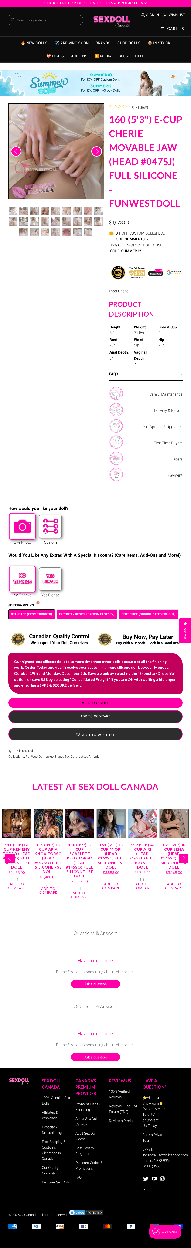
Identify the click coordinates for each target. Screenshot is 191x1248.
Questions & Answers (96, 933)
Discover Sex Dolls (56, 1182)
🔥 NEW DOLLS (34, 43)
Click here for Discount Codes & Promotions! (95, 3)
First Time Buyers (168, 443)
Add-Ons (79, 56)
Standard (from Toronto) (31, 614)
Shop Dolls (128, 43)
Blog (123, 56)
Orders (177, 459)
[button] (95, 734)
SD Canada (29, 1215)
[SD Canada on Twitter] (146, 1179)
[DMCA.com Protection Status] (85, 1215)
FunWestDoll (35, 757)
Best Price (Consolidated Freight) (149, 614)
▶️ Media (103, 56)
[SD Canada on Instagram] (162, 1179)
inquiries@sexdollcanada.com (165, 1155)
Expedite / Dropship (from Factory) (87, 614)
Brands (103, 43)
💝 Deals (55, 56)
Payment (175, 475)
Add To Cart (95, 702)
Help (139, 56)
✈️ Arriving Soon (72, 43)
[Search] (13, 20)
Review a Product (122, 1121)
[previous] (16, 151)
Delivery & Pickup (168, 410)
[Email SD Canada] (146, 1190)
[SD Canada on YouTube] (154, 1179)
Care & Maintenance (165, 394)
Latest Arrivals (89, 757)
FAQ (78, 1177)
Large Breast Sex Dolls (61, 757)
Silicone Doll (25, 751)
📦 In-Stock (159, 43)
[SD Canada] (112, 22)
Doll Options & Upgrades (162, 427)
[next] (96, 151)
